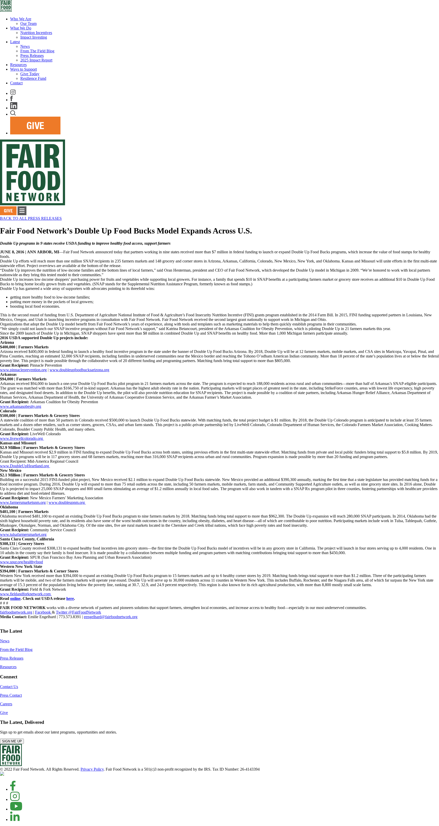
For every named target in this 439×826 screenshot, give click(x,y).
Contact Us (9, 686)
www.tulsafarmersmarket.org (23, 534)
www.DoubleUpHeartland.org (25, 466)
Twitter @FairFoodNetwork (78, 612)
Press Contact (11, 695)
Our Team (28, 23)
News (25, 46)
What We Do (20, 28)
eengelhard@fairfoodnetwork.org (110, 617)
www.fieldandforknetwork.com (26, 594)
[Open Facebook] (12, 789)
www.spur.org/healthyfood (21, 562)
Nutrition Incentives (36, 32)
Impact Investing (33, 37)
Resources (18, 65)
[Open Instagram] (15, 799)
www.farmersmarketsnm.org (23, 502)
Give (4, 712)
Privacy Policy (92, 769)
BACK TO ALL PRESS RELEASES (31, 218)
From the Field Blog (16, 649)
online (15, 598)
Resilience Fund (33, 78)
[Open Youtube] (16, 809)
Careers (6, 704)
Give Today (29, 74)
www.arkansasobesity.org (20, 406)
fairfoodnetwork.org (16, 612)
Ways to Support (23, 69)
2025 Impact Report (36, 60)
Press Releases (32, 55)
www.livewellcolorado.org (22, 438)
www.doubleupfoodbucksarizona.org (79, 370)
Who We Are (20, 19)
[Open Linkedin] (15, 819)
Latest (15, 42)
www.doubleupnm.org (67, 502)
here (70, 598)
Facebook (43, 612)
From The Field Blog (37, 51)
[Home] (11, 764)
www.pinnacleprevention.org (23, 370)
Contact (16, 83)
